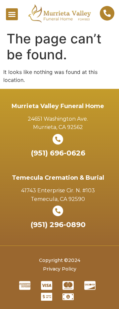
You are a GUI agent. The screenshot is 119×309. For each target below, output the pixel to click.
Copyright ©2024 (59, 260)
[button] (12, 14)
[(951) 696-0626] (58, 139)
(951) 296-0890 (58, 224)
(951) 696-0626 (58, 153)
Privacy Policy (59, 269)
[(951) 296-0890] (58, 211)
